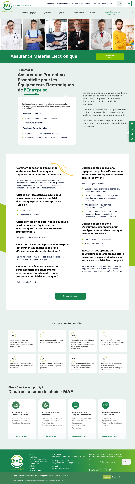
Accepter (107, 477)
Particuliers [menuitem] (51, 3)
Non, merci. (116, 477)
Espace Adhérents (119, 3)
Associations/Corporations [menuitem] (89, 3)
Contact (32, 468)
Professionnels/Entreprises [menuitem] (67, 3)
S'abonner (126, 462)
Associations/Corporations (38, 461)
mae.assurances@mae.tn (60, 468)
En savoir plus (59, 481)
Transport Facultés (47, 13)
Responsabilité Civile (79, 13)
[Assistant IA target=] (129, 3)
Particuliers (33, 457)
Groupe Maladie (92, 13)
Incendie (25, 12)
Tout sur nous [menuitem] (106, 3)
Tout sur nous (34, 464)
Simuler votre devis (110, 57)
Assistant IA (132, 139)
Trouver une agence (132, 123)
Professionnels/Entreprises (38, 459)
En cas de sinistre (132, 128)
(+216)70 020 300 (58, 463)
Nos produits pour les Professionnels (112, 13)
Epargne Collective (33, 13)
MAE (31, 455)
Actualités (33, 466)
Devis (132, 134)
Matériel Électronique (63, 13)
